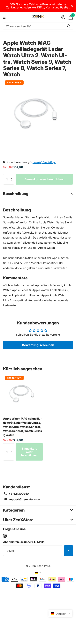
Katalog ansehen (5, 17)
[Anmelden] (63, 17)
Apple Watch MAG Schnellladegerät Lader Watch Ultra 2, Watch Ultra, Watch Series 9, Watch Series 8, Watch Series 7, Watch (22, 427)
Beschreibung (15, 193)
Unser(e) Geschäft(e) (44, 162)
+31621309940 (19, 493)
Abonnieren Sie (68, 550)
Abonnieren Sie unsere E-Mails (23, 542)
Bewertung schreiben (38, 345)
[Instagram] (5, 536)
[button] (12, 175)
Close (71, 6)
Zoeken (68, 26)
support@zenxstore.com (25, 499)
